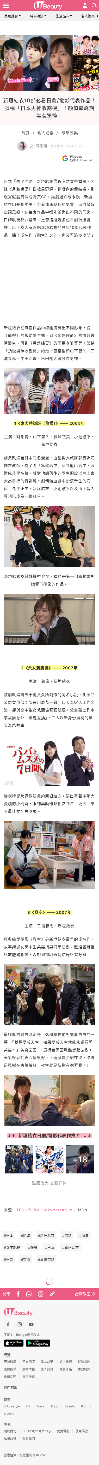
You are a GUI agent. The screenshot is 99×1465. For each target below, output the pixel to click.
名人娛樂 (88, 16)
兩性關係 (10, 1369)
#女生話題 (12, 1247)
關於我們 (10, 1431)
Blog (84, 1406)
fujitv (33, 1210)
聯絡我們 (28, 1438)
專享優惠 (28, 1376)
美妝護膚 (11, 16)
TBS (20, 1210)
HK (28, 1406)
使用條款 (81, 1431)
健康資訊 (84, 1361)
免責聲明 (63, 1431)
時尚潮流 (36, 16)
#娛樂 (32, 1247)
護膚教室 (82, 1294)
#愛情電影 (46, 1259)
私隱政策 (10, 1438)
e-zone (9, 1414)
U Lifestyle (12, 1406)
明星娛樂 (70, 133)
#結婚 (25, 1235)
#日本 (8, 1235)
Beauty (70, 1406)
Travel (40, 1406)
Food (55, 1406)
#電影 (67, 1235)
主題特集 (84, 1369)
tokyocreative (58, 1210)
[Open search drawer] (94, 5)
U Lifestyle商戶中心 (36, 1431)
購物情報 (28, 1369)
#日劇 (8, 1259)
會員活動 (10, 1376)
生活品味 (62, 16)
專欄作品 (65, 1369)
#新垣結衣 (46, 1235)
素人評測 (47, 1369)
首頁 (25, 133)
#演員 (84, 1235)
